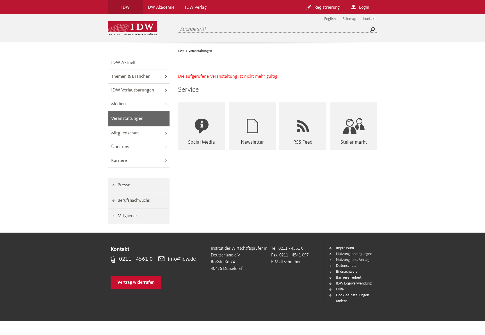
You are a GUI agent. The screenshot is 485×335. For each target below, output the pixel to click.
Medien (118, 104)
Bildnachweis (346, 272)
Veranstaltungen (127, 118)
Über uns (120, 146)
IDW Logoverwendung (354, 283)
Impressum (345, 248)
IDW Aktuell (123, 62)
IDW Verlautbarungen (132, 90)
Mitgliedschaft (125, 133)
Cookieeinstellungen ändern (352, 298)
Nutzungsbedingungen (354, 254)
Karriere (119, 160)
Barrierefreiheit (349, 277)
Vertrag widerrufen (136, 282)
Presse (124, 185)
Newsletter (252, 142)
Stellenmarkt (353, 142)
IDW (181, 51)
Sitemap (349, 19)
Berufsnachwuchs (134, 200)
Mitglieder (127, 216)
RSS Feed (302, 142)
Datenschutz (346, 266)
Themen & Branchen (130, 76)
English (330, 19)
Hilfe (340, 289)
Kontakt (369, 19)
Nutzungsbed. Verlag (352, 260)
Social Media (201, 142)
